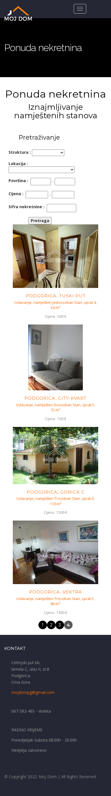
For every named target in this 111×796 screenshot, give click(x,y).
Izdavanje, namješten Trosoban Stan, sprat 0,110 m (55, 501)
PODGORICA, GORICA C (56, 492)
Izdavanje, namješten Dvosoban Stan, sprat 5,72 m (55, 407)
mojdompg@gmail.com (33, 692)
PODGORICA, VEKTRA (55, 592)
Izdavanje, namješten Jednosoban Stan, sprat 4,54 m (56, 305)
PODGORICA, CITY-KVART (55, 398)
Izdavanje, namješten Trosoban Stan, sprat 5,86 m (55, 601)
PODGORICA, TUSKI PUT (56, 295)
